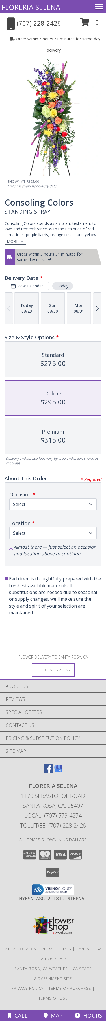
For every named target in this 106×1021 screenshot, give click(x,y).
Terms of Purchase (70, 988)
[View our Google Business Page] (58, 771)
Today (62, 286)
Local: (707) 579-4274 (53, 815)
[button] (89, 24)
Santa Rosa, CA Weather (41, 968)
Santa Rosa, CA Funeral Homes (37, 948)
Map (55, 1015)
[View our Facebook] (48, 771)
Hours (91, 1015)
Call (20, 1015)
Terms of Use (53, 998)
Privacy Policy (27, 988)
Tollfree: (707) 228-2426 (53, 825)
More (12, 241)
